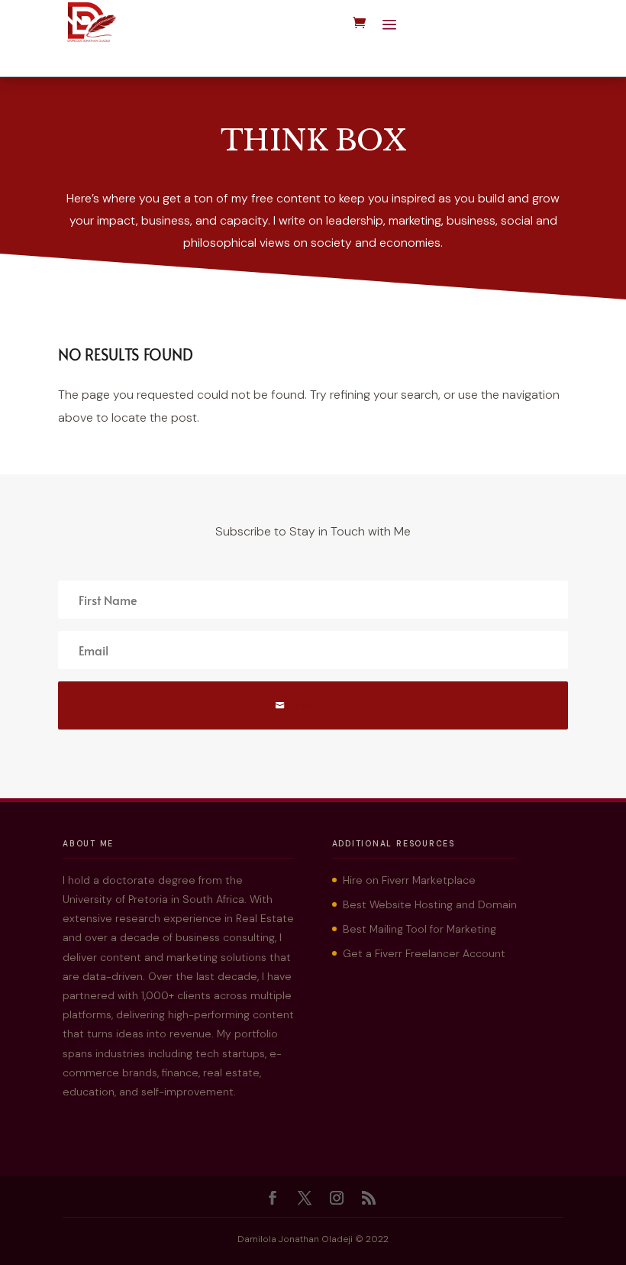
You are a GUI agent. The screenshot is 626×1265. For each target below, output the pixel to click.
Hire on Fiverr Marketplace (409, 880)
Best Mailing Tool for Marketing (419, 929)
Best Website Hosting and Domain (430, 904)
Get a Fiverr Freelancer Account (424, 953)
